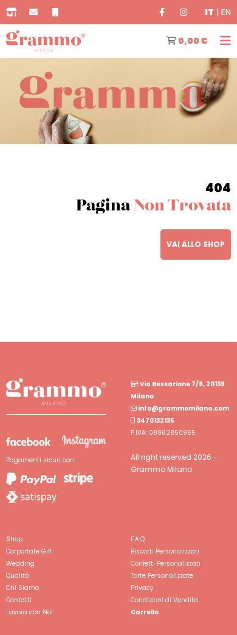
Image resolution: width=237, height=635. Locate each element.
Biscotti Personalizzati (165, 551)
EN (226, 12)
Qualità (17, 575)
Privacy (142, 587)
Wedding (20, 563)
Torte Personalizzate (162, 575)
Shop (14, 539)
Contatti (19, 600)
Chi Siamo (22, 587)
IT (209, 12)
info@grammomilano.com (183, 408)
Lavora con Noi (29, 612)
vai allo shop (196, 244)
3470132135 (155, 420)
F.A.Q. (138, 539)
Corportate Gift (29, 551)
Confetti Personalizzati (166, 563)
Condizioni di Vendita (164, 600)
